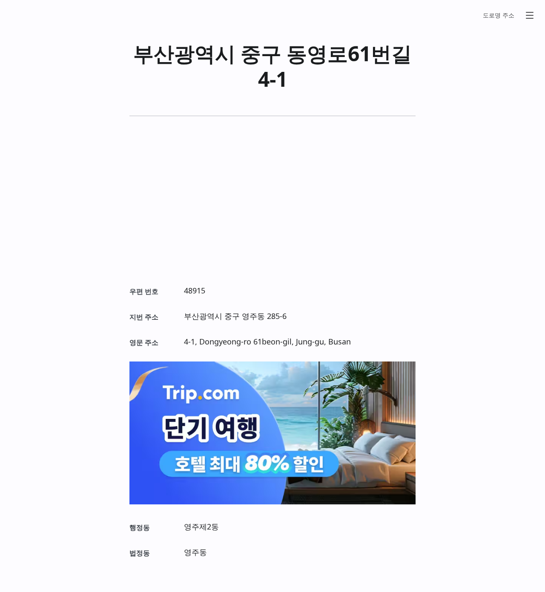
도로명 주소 (498, 15)
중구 (261, 53)
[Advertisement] (272, 200)
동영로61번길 (349, 53)
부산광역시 (184, 53)
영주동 (253, 316)
